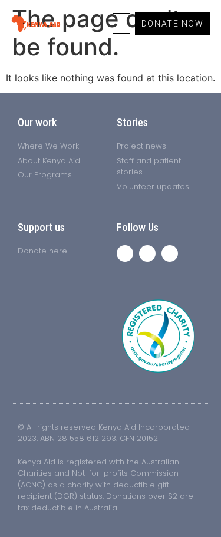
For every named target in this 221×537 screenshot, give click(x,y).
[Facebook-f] (125, 253)
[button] (121, 23)
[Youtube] (169, 253)
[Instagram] (147, 253)
